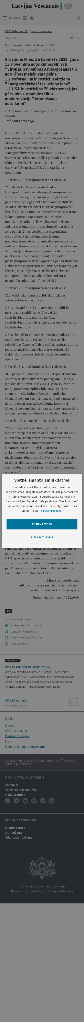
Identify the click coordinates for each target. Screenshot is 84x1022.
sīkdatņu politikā (51, 511)
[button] (42, 537)
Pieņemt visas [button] (42, 524)
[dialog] (42, 511)
